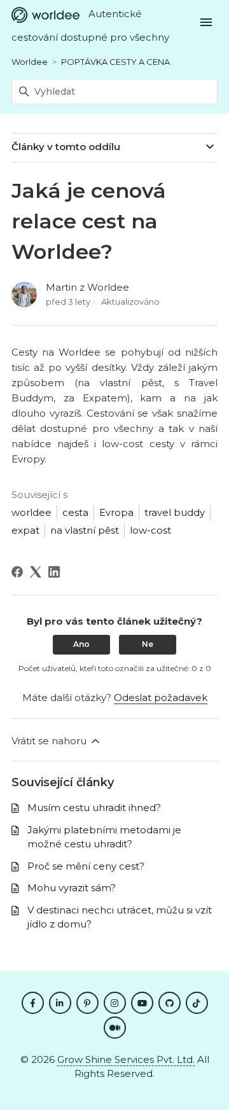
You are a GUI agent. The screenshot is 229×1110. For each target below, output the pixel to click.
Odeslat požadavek (160, 697)
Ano (81, 644)
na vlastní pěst (84, 530)
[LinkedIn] (54, 572)
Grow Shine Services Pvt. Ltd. (126, 1059)
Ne (147, 644)
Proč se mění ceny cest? (85, 866)
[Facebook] (17, 572)
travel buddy (174, 512)
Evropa (116, 512)
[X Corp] (35, 572)
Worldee (29, 62)
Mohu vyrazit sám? (71, 888)
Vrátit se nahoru (50, 741)
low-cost (150, 530)
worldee (31, 512)
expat (25, 530)
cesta (75, 512)
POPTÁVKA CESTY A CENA (115, 62)
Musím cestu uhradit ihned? (94, 807)
